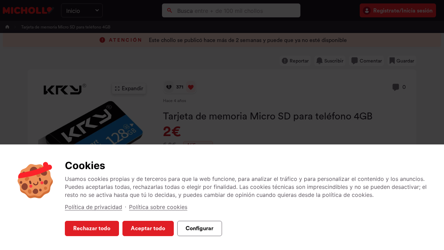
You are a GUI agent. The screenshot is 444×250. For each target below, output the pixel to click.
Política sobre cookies (158, 206)
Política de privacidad (93, 206)
